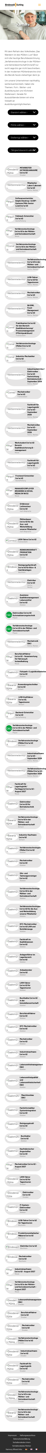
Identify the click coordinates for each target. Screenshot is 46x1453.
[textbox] (23, 112)
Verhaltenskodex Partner (21, 1446)
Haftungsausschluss (27, 1435)
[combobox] (23, 112)
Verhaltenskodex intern (22, 1442)
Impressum (12, 1435)
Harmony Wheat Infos (14, 1449)
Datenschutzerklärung (21, 1439)
